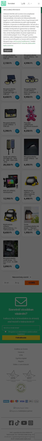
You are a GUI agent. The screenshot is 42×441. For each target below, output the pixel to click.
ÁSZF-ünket (21, 43)
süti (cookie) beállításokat (21, 41)
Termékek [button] (11, 3)
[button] (30, 3)
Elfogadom (7, 50)
